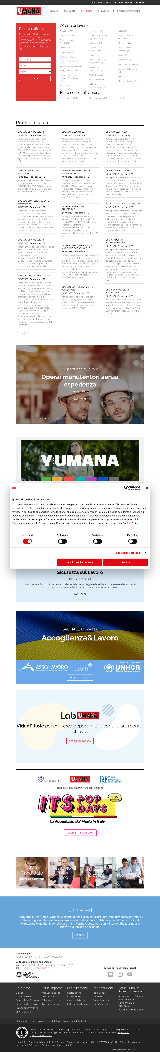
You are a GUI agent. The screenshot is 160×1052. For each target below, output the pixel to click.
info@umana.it (42, 967)
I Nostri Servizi (48, 996)
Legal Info (21, 1042)
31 (119, 418)
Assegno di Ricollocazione (64, 873)
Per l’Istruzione (103, 11)
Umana (19, 992)
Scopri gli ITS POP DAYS (80, 832)
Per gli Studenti (100, 1003)
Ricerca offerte (74, 992)
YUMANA (140, 2)
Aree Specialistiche (51, 992)
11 (66, 418)
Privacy (60, 1042)
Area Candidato (126, 2)
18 (85, 418)
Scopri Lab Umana (80, 741)
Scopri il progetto (80, 677)
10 (64, 418)
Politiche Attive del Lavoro (130, 1009)
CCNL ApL (34, 1045)
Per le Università (101, 1000)
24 (101, 418)
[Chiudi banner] (147, 488)
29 (114, 418)
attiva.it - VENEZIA (137, 1049)
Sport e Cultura (23, 1011)
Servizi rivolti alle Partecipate (126, 1004)
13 (72, 418)
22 (96, 418)
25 (104, 418)
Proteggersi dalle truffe (75, 1021)
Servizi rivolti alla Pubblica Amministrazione (130, 997)
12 (69, 418)
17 (82, 418)
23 (98, 418)
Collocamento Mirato (128, 872)
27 (109, 418)
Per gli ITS (97, 996)
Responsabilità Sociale (27, 1003)
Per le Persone (86, 11)
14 (74, 418)
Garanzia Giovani (96, 872)
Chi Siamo (54, 11)
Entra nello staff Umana (27, 1000)
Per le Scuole (99, 992)
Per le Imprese (69, 11)
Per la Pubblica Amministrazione (126, 11)
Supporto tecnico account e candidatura (38, 1021)
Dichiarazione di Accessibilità (57, 1045)
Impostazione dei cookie (128, 552)
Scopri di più (80, 399)
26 (106, 418)
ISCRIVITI (80, 935)
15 (77, 418)
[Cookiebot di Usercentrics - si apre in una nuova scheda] (126, 488)
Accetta (125, 562)
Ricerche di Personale (52, 1003)
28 (111, 418)
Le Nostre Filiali (23, 996)
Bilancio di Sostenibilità (27, 1007)
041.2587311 (26, 967)
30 (117, 418)
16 (80, 418)
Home (92, 2)
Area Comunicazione (107, 2)
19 (88, 418)
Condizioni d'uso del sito (41, 1042)
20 (90, 418)
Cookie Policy (130, 523)
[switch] (62, 541)
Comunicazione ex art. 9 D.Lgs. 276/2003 (88, 1042)
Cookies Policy (118, 1042)
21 (93, 418)
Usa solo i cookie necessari (79, 562)
